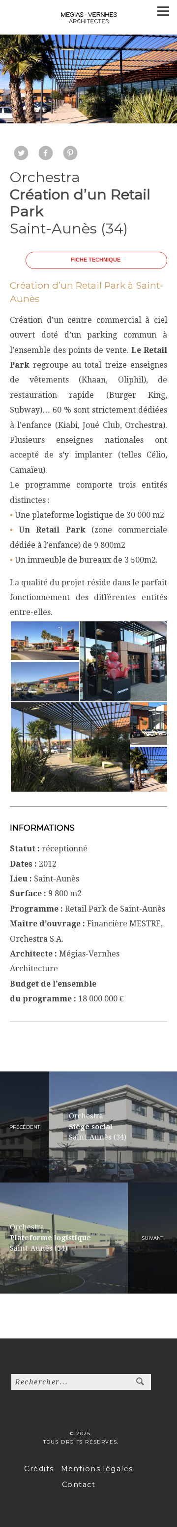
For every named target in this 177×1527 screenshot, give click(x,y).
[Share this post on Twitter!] (21, 154)
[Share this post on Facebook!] (46, 154)
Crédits (39, 1468)
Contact (78, 1484)
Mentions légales (97, 1468)
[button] (44, 640)
